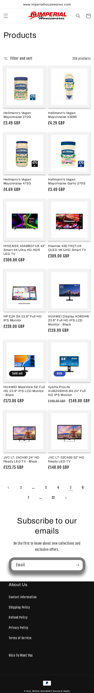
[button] (6, 16)
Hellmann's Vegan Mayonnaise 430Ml (62, 115)
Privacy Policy (18, 628)
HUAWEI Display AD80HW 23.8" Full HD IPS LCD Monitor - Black (68, 320)
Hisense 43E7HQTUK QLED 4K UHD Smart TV (67, 248)
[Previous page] (9, 488)
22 (53, 497)
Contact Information (23, 597)
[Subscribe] (78, 565)
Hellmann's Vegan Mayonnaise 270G (17, 115)
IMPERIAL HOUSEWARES (42, 691)
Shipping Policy (19, 607)
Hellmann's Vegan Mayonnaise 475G (17, 181)
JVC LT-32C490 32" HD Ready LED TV (66, 459)
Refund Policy (18, 617)
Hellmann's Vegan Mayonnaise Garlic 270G (66, 181)
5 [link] (71, 487)
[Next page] (66, 498)
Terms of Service (20, 638)
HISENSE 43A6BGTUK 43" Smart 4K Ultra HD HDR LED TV (24, 250)
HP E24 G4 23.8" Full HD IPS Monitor (22, 318)
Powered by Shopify (61, 691)
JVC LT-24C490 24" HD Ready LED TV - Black (21, 459)
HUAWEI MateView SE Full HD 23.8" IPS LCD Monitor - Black (24, 391)
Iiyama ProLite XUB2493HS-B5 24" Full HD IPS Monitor (67, 391)
